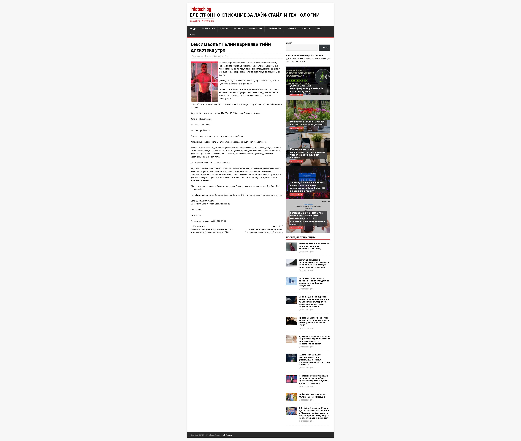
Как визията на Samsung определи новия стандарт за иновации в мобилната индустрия (314, 282)
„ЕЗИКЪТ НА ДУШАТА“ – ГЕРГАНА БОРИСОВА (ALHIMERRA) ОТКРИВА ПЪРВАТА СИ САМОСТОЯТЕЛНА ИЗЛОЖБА (314, 359)
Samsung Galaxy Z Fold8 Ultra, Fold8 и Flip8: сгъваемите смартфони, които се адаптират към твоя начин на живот (307, 218)
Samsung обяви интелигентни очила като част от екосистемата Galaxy (314, 246)
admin (209, 56)
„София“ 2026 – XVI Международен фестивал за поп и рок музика (306, 88)
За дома (238, 28)
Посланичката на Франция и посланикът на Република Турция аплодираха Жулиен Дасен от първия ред (313, 379)
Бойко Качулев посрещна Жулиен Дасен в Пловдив (312, 395)
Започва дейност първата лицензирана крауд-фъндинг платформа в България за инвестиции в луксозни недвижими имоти (314, 301)
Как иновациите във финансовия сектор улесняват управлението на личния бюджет (307, 153)
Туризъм (291, 28)
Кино (318, 28)
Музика (306, 28)
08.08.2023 (198, 56)
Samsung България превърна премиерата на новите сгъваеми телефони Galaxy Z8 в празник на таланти (307, 186)
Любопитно (255, 28)
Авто (193, 34)
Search (289, 43)
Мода (193, 28)
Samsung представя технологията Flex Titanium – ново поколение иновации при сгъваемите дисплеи (314, 264)
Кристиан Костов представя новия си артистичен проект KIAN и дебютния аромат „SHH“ (314, 321)
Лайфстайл (208, 28)
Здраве (224, 28)
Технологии (274, 28)
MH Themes (227, 435)
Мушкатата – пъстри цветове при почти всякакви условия (307, 123)
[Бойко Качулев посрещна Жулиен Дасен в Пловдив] (291, 399)
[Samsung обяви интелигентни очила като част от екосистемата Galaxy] (291, 249)
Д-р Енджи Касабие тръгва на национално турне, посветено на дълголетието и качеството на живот (314, 340)
